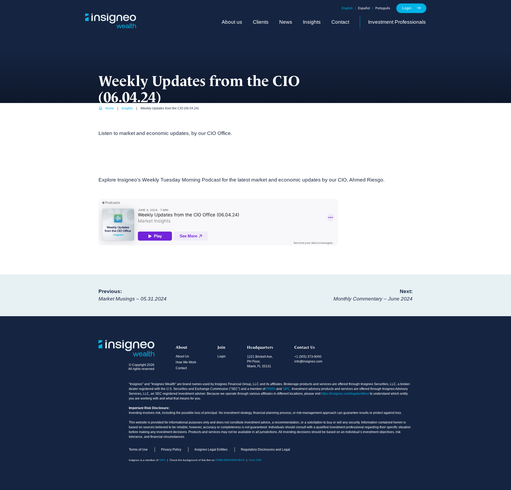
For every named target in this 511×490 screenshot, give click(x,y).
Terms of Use (138, 449)
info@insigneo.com (308, 361)
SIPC (286, 389)
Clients (261, 22)
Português (382, 8)
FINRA (270, 389)
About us (232, 22)
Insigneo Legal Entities (211, 449)
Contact (340, 22)
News (285, 22)
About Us (182, 356)
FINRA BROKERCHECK (230, 460)
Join (221, 347)
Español (364, 8)
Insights (312, 22)
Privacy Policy (171, 449)
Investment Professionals (397, 22)
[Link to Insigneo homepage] (110, 26)
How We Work (186, 362)
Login (406, 8)
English (347, 8)
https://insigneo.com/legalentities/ (345, 394)
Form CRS (255, 460)
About (181, 347)
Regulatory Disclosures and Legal (265, 449)
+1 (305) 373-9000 (308, 357)
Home (109, 108)
